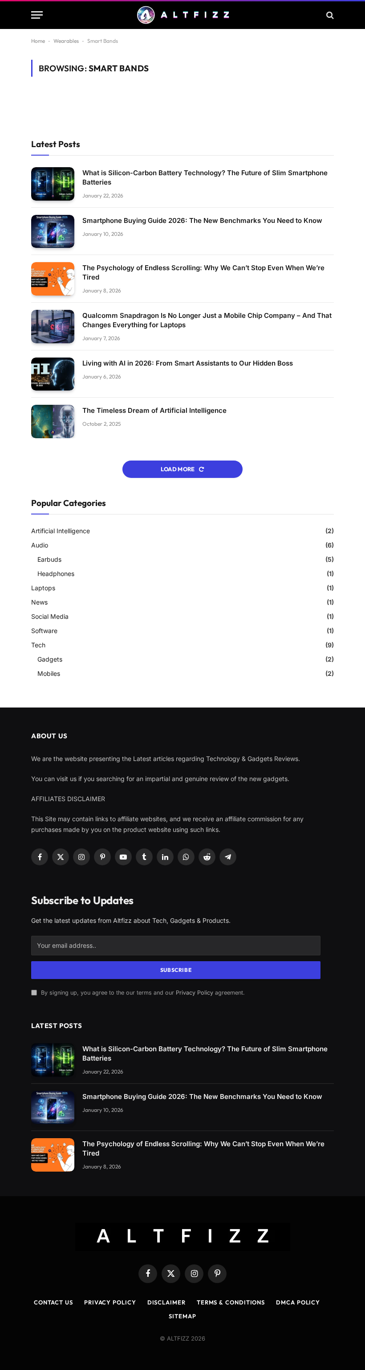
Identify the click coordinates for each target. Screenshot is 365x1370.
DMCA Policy (298, 1302)
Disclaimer (166, 1302)
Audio (39, 545)
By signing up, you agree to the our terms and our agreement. (142, 992)
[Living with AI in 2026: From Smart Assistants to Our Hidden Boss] (52, 374)
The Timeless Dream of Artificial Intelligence (154, 410)
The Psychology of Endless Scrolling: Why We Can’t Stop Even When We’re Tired (203, 272)
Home (38, 40)
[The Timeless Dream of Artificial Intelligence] (52, 421)
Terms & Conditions (231, 1302)
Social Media (50, 616)
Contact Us (53, 1302)
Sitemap (182, 1316)
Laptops (43, 588)
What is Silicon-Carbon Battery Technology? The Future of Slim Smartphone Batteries (205, 177)
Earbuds (49, 559)
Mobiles (48, 673)
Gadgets (49, 659)
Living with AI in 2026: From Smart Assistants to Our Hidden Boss (187, 363)
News (39, 602)
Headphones (55, 573)
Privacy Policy (194, 992)
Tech (38, 645)
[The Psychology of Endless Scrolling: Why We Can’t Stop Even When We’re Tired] (52, 279)
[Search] (329, 15)
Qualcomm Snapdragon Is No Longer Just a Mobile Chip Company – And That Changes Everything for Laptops (207, 320)
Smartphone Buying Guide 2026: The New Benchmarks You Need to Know (202, 220)
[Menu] (37, 15)
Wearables (66, 40)
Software (44, 630)
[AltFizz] (182, 15)
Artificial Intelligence (60, 531)
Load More (178, 469)
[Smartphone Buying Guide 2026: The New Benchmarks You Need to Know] (52, 231)
